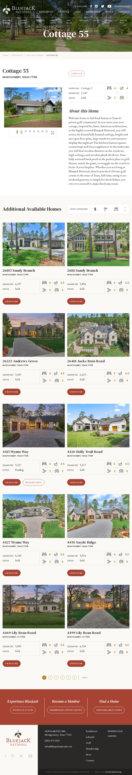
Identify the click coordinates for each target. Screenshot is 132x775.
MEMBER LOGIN (122, 6)
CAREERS (112, 736)
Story (109, 11)
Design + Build (108, 21)
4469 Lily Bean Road (19, 632)
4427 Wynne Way (16, 542)
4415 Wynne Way (16, 451)
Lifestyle (63, 11)
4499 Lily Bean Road (84, 632)
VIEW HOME (11, 301)
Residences (46, 11)
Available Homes (7, 21)
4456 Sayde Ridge (81, 542)
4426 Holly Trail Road (84, 451)
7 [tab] (42, 131)
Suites (96, 20)
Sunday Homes (23, 21)
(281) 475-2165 (80, 6)
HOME (5, 55)
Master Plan (123, 21)
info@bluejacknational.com (58, 746)
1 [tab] (17, 131)
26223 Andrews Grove (20, 360)
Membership (93, 11)
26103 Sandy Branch (19, 270)
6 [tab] (38, 131)
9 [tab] (17, 133)
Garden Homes (53, 21)
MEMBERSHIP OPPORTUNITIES (66, 710)
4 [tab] (30, 131)
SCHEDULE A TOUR (23, 710)
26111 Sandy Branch (82, 270)
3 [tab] (25, 131)
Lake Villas (69, 21)
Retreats (40, 20)
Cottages (84, 20)
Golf (77, 11)
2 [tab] (21, 131)
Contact (123, 11)
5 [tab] (34, 131)
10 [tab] (21, 133)
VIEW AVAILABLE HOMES (109, 710)
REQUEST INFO (34, 482)
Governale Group (113, 772)
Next (84, 677)
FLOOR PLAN (76, 73)
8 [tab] (46, 131)
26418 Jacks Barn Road (86, 360)
